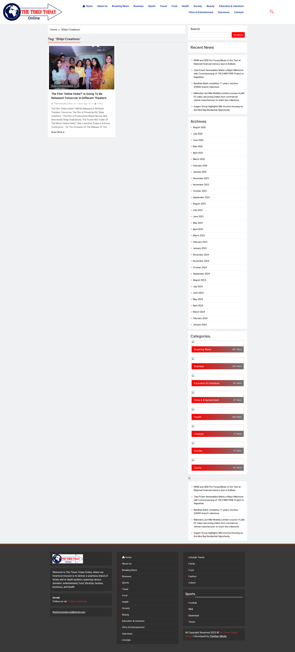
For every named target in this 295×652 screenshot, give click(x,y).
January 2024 (199, 324)
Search (195, 29)
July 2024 (198, 286)
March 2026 (199, 159)
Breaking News (120, 6)
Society (198, 6)
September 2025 (201, 197)
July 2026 (198, 133)
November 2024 (201, 261)
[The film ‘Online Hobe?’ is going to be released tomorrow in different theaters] (81, 67)
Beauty (210, 6)
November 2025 (201, 184)
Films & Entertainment (201, 12)
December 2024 (201, 254)
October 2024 (200, 267)
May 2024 (198, 299)
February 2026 (200, 165)
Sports (151, 6)
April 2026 (198, 152)
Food (174, 6)
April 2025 (198, 229)
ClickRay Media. (218, 636)
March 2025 (199, 235)
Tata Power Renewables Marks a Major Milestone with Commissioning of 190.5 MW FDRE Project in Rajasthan (219, 74)
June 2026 (198, 140)
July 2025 (198, 210)
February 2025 (200, 242)
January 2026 (199, 172)
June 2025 (198, 216)
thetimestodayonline (63, 103)
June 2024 (198, 292)
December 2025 (201, 178)
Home (89, 6)
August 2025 (199, 203)
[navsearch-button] (270, 12)
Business (139, 6)
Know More (56, 132)
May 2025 (198, 223)
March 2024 (199, 311)
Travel (163, 6)
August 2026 (199, 127)
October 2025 (200, 191)
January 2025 (199, 248)
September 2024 (201, 273)
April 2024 (198, 305)
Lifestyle (239, 12)
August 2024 (199, 280)
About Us (102, 6)
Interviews (224, 12)
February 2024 (200, 318)
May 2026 (198, 146)
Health (185, 6)
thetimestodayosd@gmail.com (69, 612)
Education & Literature (231, 6)
